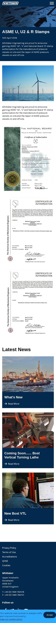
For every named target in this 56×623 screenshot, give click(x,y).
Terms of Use (9, 552)
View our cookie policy (11, 619)
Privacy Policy (9, 547)
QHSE (5, 560)
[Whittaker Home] (10, 3)
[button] (52, 3)
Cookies (6, 565)
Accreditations (9, 556)
